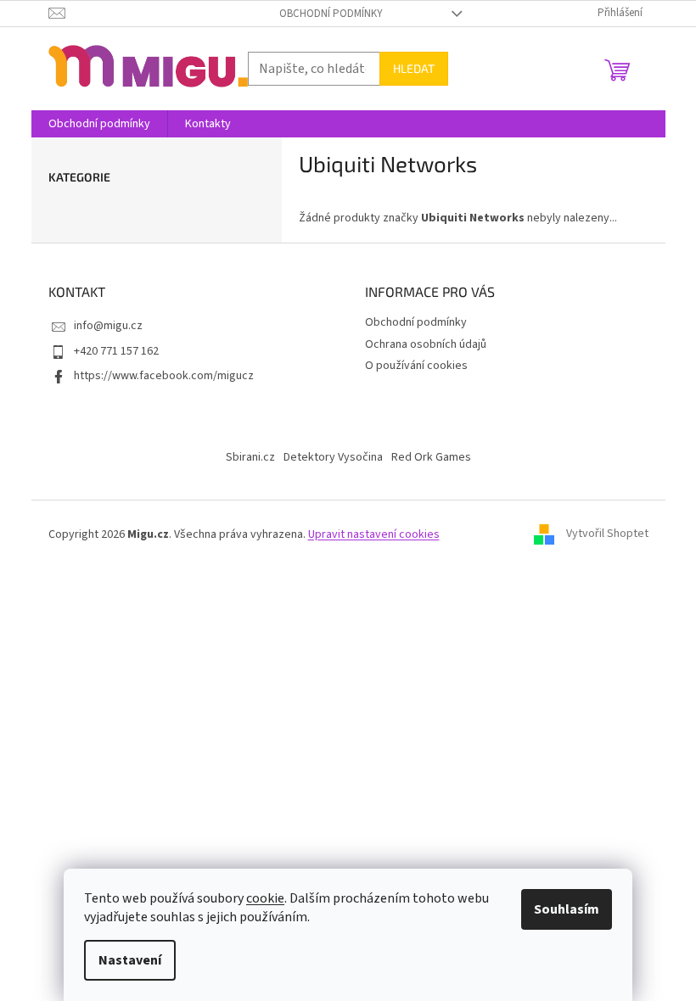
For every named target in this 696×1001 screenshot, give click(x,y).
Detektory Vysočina (333, 457)
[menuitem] (99, 123)
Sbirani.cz (250, 457)
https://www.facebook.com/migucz (164, 375)
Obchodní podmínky (331, 13)
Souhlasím (566, 909)
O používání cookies (416, 365)
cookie (265, 898)
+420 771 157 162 (116, 351)
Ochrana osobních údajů (425, 344)
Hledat (414, 68)
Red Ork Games (431, 457)
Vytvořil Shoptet (607, 534)
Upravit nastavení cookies (374, 534)
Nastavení (129, 960)
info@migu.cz (108, 325)
